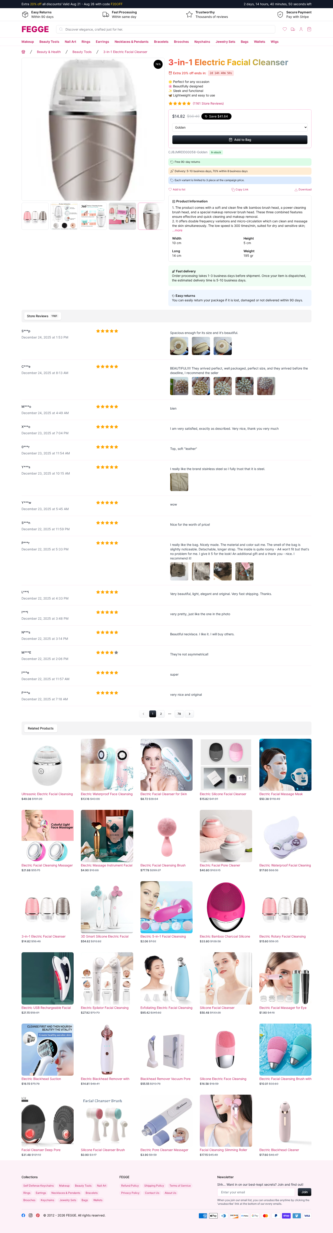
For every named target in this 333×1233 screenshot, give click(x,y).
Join (305, 1192)
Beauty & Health (49, 52)
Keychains (202, 41)
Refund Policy (130, 1185)
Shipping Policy (154, 1185)
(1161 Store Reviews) (208, 103)
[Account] (301, 29)
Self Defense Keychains (38, 1185)
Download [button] (304, 189)
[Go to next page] (189, 713)
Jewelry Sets (225, 41)
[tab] (42, 316)
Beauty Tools (49, 41)
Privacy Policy (130, 1193)
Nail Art (70, 41)
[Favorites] (284, 29)
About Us (170, 1193)
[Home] (23, 52)
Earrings (102, 41)
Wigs (275, 41)
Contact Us (152, 1193)
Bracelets (161, 41)
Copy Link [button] (242, 189)
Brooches (181, 41)
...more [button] (177, 230)
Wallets (259, 41)
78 (179, 713)
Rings (86, 41)
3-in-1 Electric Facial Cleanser (125, 52)
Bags (245, 41)
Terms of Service (180, 1185)
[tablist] (166, 316)
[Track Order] (293, 29)
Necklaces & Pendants (132, 41)
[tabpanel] (166, 521)
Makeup (28, 41)
